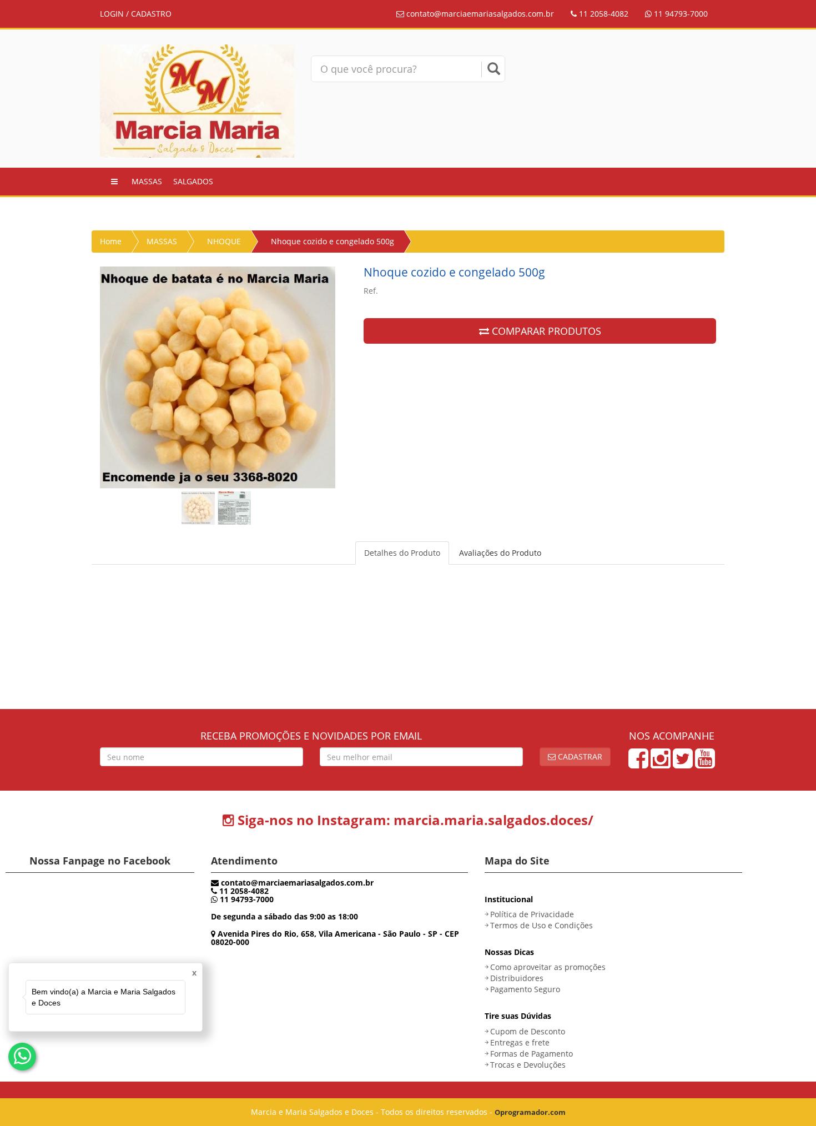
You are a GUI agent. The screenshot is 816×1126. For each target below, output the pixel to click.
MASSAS (147, 181)
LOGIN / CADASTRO (136, 13)
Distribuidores (516, 978)
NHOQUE (224, 241)
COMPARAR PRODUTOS (545, 331)
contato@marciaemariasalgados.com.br (480, 13)
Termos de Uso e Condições (541, 925)
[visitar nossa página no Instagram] (661, 763)
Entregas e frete (520, 1042)
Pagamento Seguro (525, 989)
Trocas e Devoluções (528, 1064)
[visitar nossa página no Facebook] (638, 763)
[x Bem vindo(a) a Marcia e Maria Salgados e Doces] (22, 1056)
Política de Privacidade (532, 914)
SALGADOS (193, 181)
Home (111, 241)
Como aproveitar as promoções (548, 967)
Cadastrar (579, 756)
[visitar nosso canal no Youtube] (705, 763)
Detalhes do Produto (402, 552)
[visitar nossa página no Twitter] (683, 763)
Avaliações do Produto (500, 552)
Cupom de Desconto (527, 1031)
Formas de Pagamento (531, 1053)
